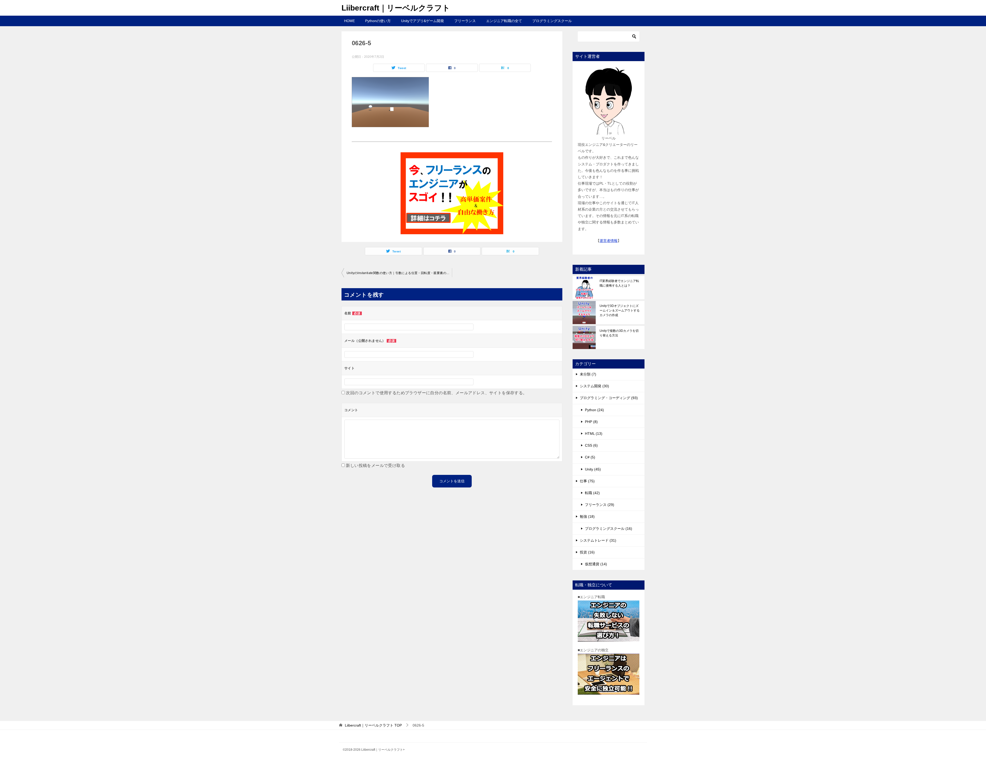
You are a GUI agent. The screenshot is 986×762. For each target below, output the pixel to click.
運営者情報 (609, 241)
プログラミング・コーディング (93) (609, 398)
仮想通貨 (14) (596, 564)
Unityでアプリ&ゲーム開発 (422, 21)
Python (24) (594, 410)
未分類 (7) (588, 374)
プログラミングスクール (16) (608, 528)
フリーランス (465, 21)
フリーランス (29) (599, 505)
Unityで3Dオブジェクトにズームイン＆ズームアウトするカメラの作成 (620, 310)
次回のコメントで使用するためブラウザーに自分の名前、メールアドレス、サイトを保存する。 (436, 393)
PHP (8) (591, 422)
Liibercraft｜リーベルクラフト (396, 8)
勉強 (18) (587, 516)
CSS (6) (591, 445)
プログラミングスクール (552, 21)
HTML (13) (593, 433)
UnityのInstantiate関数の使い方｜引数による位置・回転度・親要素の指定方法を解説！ (399, 273)
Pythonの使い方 (378, 21)
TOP (373, 725)
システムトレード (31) (598, 540)
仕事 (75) (587, 481)
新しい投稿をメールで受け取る (375, 465)
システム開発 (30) (594, 386)
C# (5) (590, 457)
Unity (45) (593, 469)
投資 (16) (587, 552)
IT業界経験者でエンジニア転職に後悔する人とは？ (619, 283)
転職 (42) (592, 493)
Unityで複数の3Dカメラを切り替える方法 (619, 333)
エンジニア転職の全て (504, 21)
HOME (349, 21)
